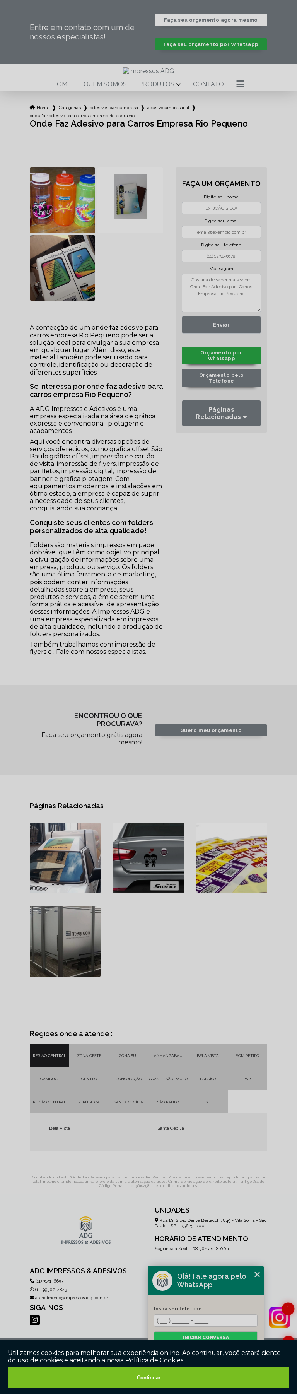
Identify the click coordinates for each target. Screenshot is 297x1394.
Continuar (148, 1377)
